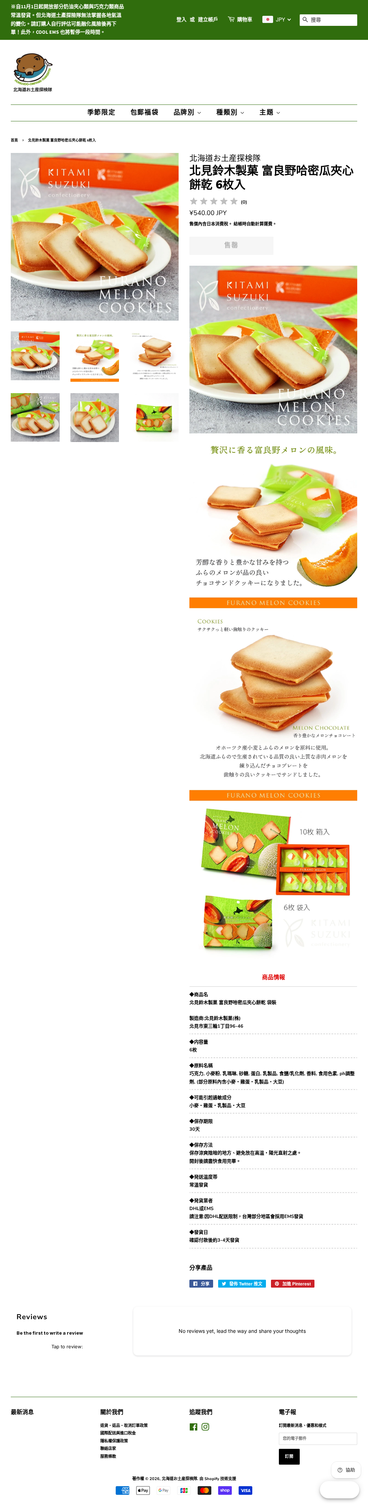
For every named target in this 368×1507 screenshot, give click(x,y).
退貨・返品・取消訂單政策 (124, 1425)
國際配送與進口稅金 (118, 1433)
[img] (213, 202)
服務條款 (108, 1456)
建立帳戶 (208, 19)
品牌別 (185, 112)
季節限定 (101, 112)
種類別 (228, 112)
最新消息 (22, 1412)
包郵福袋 (144, 112)
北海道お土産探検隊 (179, 1479)
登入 (181, 19)
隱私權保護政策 (114, 1441)
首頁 (14, 140)
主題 (267, 112)
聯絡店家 (108, 1448)
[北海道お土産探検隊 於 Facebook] (193, 1429)
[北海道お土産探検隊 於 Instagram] (205, 1429)
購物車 (244, 19)
